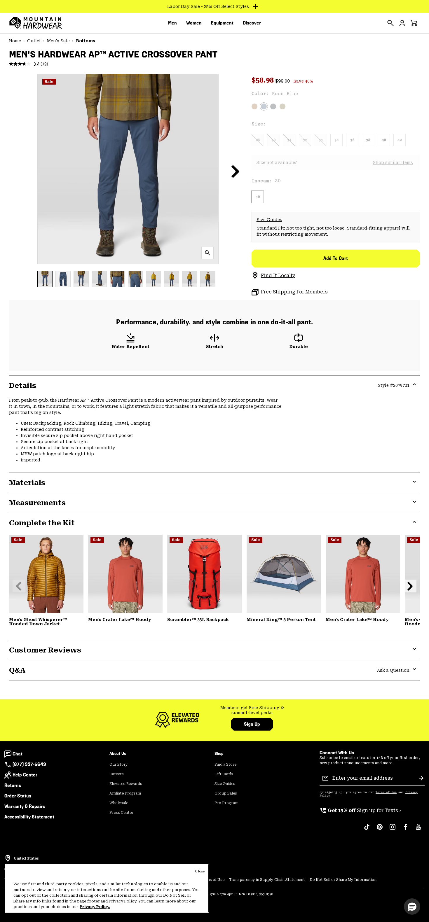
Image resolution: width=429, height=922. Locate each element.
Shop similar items (393, 162)
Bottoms (85, 41)
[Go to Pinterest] (379, 829)
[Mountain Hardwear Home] (35, 23)
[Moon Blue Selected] (264, 106)
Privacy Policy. (95, 906)
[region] (107, 888)
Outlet (34, 41)
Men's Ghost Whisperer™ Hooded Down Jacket (38, 622)
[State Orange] (204, 574)
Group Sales (225, 793)
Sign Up (252, 724)
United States (26, 858)
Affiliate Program (125, 793)
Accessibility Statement (29, 817)
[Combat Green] (282, 106)
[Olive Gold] (46, 574)
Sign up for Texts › (360, 810)
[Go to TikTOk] (366, 829)
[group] (252, 710)
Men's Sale (58, 41)
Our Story (118, 764)
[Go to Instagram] (392, 829)
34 (336, 140)
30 (273, 140)
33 (321, 140)
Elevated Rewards (125, 784)
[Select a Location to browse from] (7, 858)
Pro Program (226, 803)
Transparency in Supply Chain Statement (267, 880)
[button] (235, 171)
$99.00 (283, 81)
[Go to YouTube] (418, 829)
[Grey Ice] (284, 574)
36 (352, 140)
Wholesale (118, 803)
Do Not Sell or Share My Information (343, 880)
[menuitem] (172, 23)
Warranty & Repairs (24, 806)
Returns (12, 785)
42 (399, 140)
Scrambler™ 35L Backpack (198, 619)
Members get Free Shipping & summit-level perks (252, 710)
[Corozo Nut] (254, 106)
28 (258, 140)
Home (15, 41)
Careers (116, 774)
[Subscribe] (421, 778)
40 (384, 140)
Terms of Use (386, 792)
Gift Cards (223, 774)
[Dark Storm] (273, 106)
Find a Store (225, 764)
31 (289, 140)
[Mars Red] (125, 574)
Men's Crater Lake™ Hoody (119, 619)
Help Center (25, 775)
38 (368, 140)
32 (305, 140)
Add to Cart (335, 258)
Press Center (121, 813)
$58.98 (263, 80)
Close (200, 871)
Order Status (17, 796)
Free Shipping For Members (294, 292)
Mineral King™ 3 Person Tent (281, 619)
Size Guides (269, 219)
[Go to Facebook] (405, 829)
